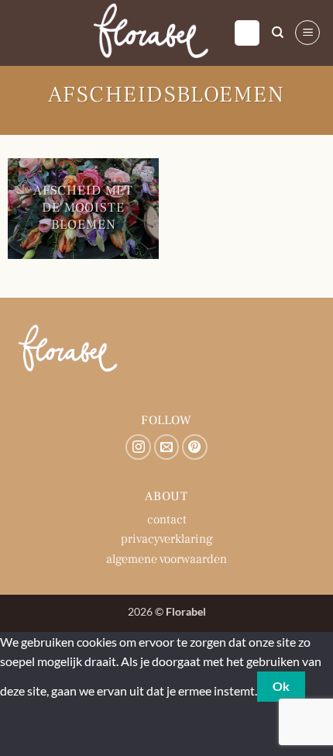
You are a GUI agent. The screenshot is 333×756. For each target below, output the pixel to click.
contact (167, 519)
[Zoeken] (277, 32)
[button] (307, 32)
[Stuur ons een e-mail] (167, 447)
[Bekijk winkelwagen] (247, 33)
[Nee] (15, 729)
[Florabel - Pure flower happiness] (152, 33)
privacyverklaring (167, 539)
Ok (281, 686)
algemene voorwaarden (166, 559)
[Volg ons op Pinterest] (195, 447)
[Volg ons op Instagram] (138, 447)
